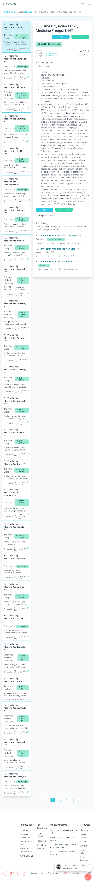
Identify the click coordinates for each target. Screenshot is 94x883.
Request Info (64, 209)
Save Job (80, 36)
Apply (60, 36)
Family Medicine (10, 12)
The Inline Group (50, 53)
